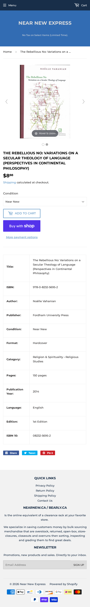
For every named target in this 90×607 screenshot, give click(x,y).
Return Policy (45, 490)
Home (7, 51)
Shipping (9, 182)
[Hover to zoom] (45, 101)
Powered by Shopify (63, 584)
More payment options (22, 237)
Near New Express (45, 23)
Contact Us (45, 500)
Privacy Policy (45, 485)
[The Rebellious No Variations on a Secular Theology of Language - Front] (43, 144)
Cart (83, 5)
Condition (10, 193)
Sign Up (78, 564)
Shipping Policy (45, 495)
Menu (12, 5)
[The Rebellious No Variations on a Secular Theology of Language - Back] (47, 144)
